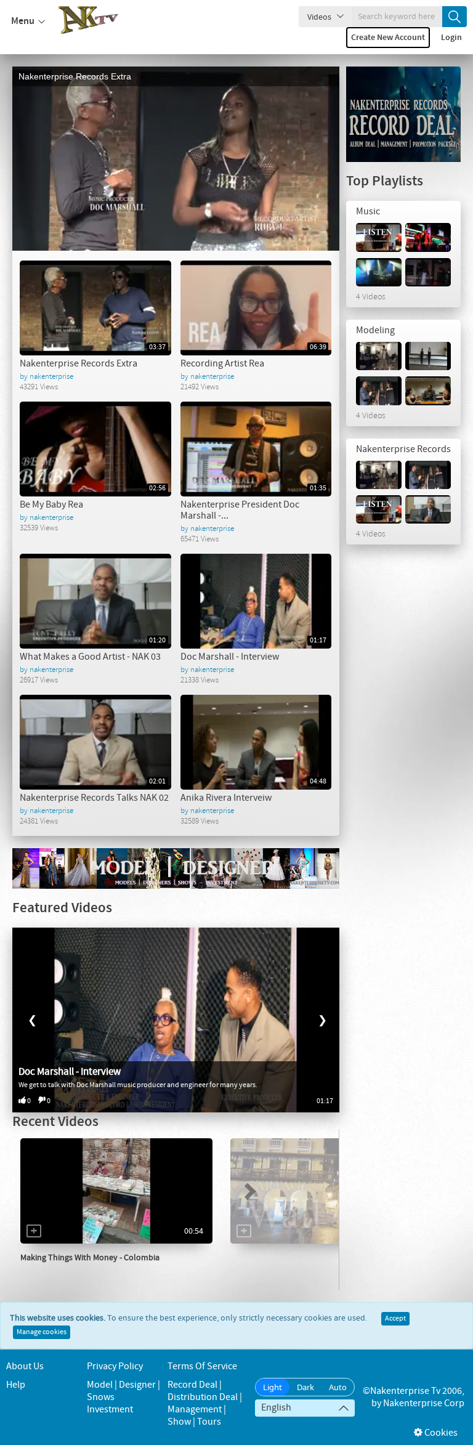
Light (272, 1387)
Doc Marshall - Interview (229, 656)
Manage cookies (42, 1332)
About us (25, 1366)
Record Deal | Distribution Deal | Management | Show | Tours (205, 1403)
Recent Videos (55, 1121)
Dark (305, 1387)
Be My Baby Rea (51, 504)
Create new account (388, 37)
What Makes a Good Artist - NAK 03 (90, 656)
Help (15, 1384)
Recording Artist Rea (222, 363)
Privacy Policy (115, 1366)
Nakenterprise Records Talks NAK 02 (94, 797)
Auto (338, 1387)
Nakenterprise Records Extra (74, 76)
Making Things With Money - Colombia (90, 1257)
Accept (395, 1319)
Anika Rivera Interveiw (226, 797)
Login (451, 37)
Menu (22, 21)
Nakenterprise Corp (423, 1403)
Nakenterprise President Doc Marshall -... (239, 510)
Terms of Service (202, 1366)
